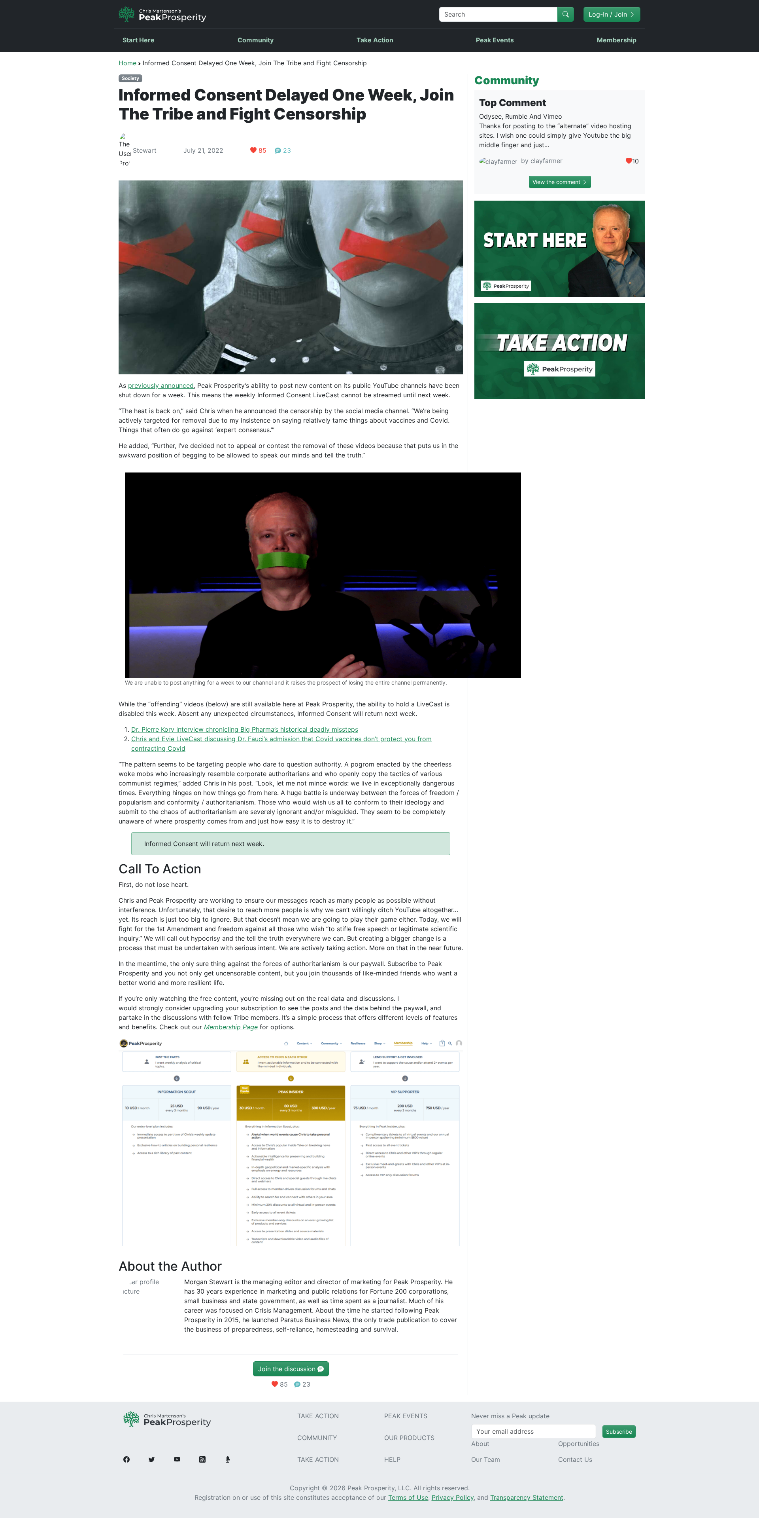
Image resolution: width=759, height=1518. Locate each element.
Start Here (139, 40)
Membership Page (231, 1027)
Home (127, 63)
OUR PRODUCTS (409, 1438)
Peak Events (495, 40)
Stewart (145, 150)
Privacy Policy (453, 1497)
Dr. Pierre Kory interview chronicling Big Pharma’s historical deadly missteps (244, 729)
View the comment (557, 181)
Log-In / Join (609, 14)
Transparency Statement (526, 1497)
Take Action (375, 40)
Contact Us (575, 1459)
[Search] (565, 14)
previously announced (161, 385)
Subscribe (619, 1431)
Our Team (485, 1459)
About (480, 1444)
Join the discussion (287, 1369)
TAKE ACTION (318, 1416)
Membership (616, 40)
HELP (392, 1459)
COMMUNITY (317, 1438)
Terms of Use (408, 1497)
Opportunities (578, 1444)
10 (635, 161)
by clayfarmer (541, 161)
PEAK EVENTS (405, 1416)
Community (256, 40)
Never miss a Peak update (510, 1416)
